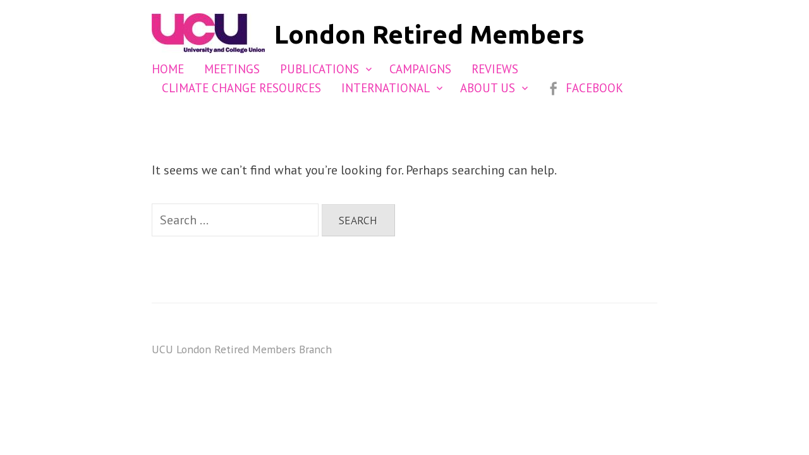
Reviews (494, 68)
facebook (594, 87)
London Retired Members (429, 34)
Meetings (232, 68)
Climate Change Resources (241, 87)
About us (487, 87)
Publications (319, 68)
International (385, 87)
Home (168, 68)
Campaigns (420, 68)
